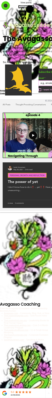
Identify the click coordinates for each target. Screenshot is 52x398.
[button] (26, 10)
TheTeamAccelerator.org (15, 335)
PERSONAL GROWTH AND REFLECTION (27, 175)
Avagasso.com (11, 313)
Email (42, 78)
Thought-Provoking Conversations (31, 104)
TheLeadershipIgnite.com (16, 316)
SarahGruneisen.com (14, 340)
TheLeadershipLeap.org (15, 320)
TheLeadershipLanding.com (17, 325)
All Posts (6, 104)
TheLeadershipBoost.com (16, 330)
